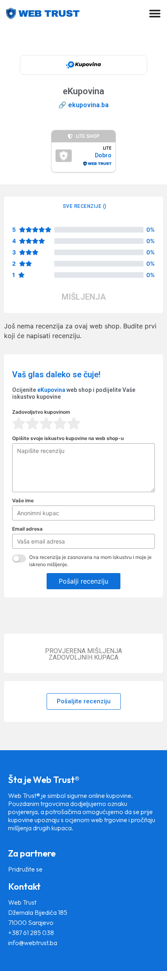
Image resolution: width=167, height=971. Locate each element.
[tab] (83, 206)
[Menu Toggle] (155, 13)
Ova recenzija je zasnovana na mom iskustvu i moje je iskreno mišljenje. (90, 560)
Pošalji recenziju (83, 581)
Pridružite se (25, 869)
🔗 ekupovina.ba (83, 105)
